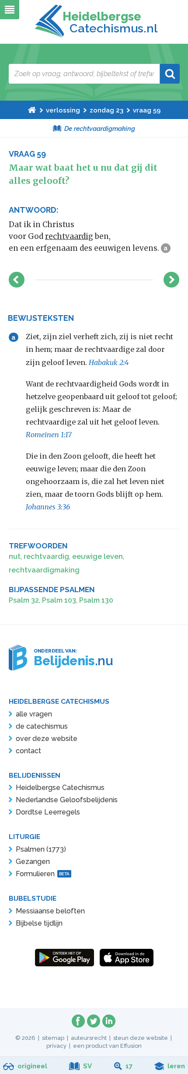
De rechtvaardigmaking (99, 129)
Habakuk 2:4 (109, 362)
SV (87, 1066)
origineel (32, 1066)
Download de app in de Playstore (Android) (64, 957)
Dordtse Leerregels (48, 812)
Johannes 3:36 (48, 506)
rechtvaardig (69, 236)
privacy (56, 1045)
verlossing (63, 110)
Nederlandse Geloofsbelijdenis (67, 800)
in (108, 1021)
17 (128, 1066)
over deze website (46, 738)
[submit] (170, 74)
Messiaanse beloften (50, 911)
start (32, 110)
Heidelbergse (108, 22)
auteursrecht (89, 1038)
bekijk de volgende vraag (171, 280)
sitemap (53, 1038)
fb (78, 1021)
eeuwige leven (97, 556)
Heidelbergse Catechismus (60, 787)
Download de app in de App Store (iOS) (126, 957)
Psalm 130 (96, 600)
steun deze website (140, 1038)
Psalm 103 (59, 600)
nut (15, 556)
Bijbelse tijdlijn (39, 923)
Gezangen (33, 861)
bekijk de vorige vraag (16, 280)
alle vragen (34, 714)
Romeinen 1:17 (49, 434)
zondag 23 (106, 110)
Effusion (131, 1045)
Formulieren (43, 874)
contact (28, 751)
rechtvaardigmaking (44, 570)
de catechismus (42, 726)
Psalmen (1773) (41, 849)
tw (93, 1021)
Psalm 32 (24, 600)
